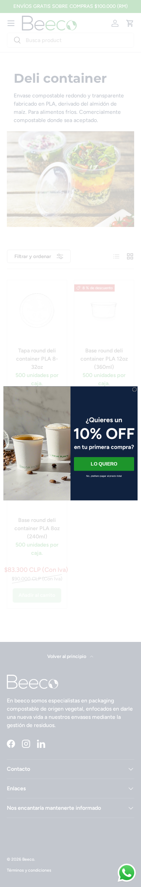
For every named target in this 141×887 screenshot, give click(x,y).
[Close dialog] (134, 389)
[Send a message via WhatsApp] (127, 873)
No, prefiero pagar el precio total (103, 476)
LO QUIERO (104, 464)
